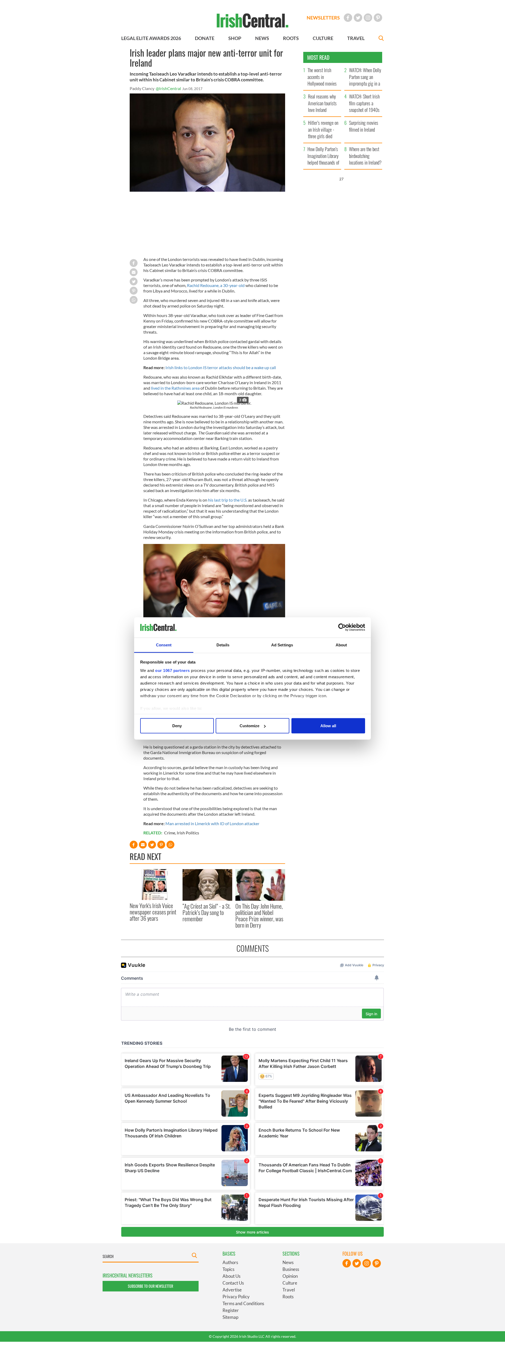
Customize (249, 726)
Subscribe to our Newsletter (150, 1286)
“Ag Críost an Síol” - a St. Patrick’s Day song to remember (207, 912)
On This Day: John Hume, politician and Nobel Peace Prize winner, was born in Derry (259, 915)
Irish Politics (188, 832)
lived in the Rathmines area (175, 387)
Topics (228, 1269)
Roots (288, 1296)
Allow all (328, 726)
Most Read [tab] (318, 57)
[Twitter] (358, 17)
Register (231, 1310)
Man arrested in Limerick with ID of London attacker (212, 823)
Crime (169, 832)
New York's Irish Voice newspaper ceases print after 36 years (153, 912)
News (288, 1262)
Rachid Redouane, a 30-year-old (216, 285)
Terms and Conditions (243, 1303)
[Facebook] (348, 17)
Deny (177, 726)
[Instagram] (368, 17)
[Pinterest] (378, 17)
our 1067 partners (172, 670)
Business (290, 1269)
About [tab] (341, 644)
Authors (230, 1262)
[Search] (381, 39)
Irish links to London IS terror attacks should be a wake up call (220, 367)
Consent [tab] (164, 644)
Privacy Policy (236, 1296)
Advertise (232, 1289)
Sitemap (230, 1317)
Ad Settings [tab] (282, 644)
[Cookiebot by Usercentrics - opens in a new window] (342, 627)
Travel (288, 1289)
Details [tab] (222, 644)
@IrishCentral (168, 88)
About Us (231, 1276)
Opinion (290, 1276)
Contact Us (233, 1283)
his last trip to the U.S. (227, 499)
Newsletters (323, 18)
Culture (289, 1283)
